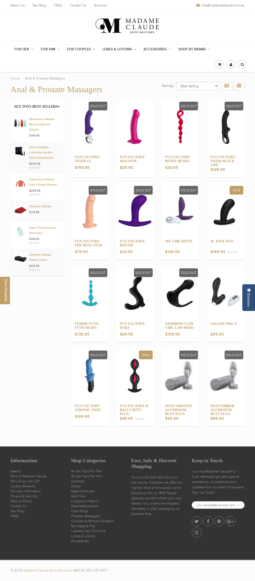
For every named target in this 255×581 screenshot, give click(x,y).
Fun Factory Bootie (132, 243)
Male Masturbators (84, 506)
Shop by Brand (192, 49)
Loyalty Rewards (22, 486)
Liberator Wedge (40, 206)
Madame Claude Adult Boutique (47, 570)
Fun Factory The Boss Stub (88, 243)
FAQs (58, 5)
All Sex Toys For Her (86, 471)
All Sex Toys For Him (86, 476)
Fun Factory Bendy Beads (177, 159)
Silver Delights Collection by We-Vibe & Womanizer (41, 152)
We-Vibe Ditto (178, 241)
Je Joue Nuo (221, 241)
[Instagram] (197, 532)
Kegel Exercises (82, 491)
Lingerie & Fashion (85, 501)
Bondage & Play (83, 526)
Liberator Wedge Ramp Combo (40, 257)
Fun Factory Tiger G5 (87, 159)
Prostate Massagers (85, 516)
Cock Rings (79, 511)
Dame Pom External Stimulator (42, 230)
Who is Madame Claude (28, 476)
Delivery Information (25, 491)
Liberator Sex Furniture (88, 531)
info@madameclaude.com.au (223, 5)
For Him (48, 49)
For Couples (79, 49)
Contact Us (78, 5)
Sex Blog (39, 5)
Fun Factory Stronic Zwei (88, 408)
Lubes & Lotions (117, 49)
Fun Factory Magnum (132, 159)
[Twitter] (197, 521)
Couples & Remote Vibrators (92, 521)
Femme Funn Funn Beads (87, 326)
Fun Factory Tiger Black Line (222, 161)
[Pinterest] (219, 521)
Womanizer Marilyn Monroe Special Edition (42, 124)
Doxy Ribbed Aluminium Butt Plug (222, 410)
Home (15, 78)
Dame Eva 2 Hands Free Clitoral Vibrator (43, 182)
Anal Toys (78, 496)
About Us (17, 5)
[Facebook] (208, 521)
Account (100, 5)
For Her (21, 49)
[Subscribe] (238, 505)
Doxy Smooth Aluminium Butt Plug (178, 410)
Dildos (75, 486)
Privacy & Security (24, 496)
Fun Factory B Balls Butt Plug (134, 410)
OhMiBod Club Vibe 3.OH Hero (179, 326)
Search (15, 471)
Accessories (155, 49)
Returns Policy (21, 501)
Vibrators (77, 481)
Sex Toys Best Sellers (36, 106)
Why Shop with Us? (25, 481)
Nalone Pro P (223, 324)
